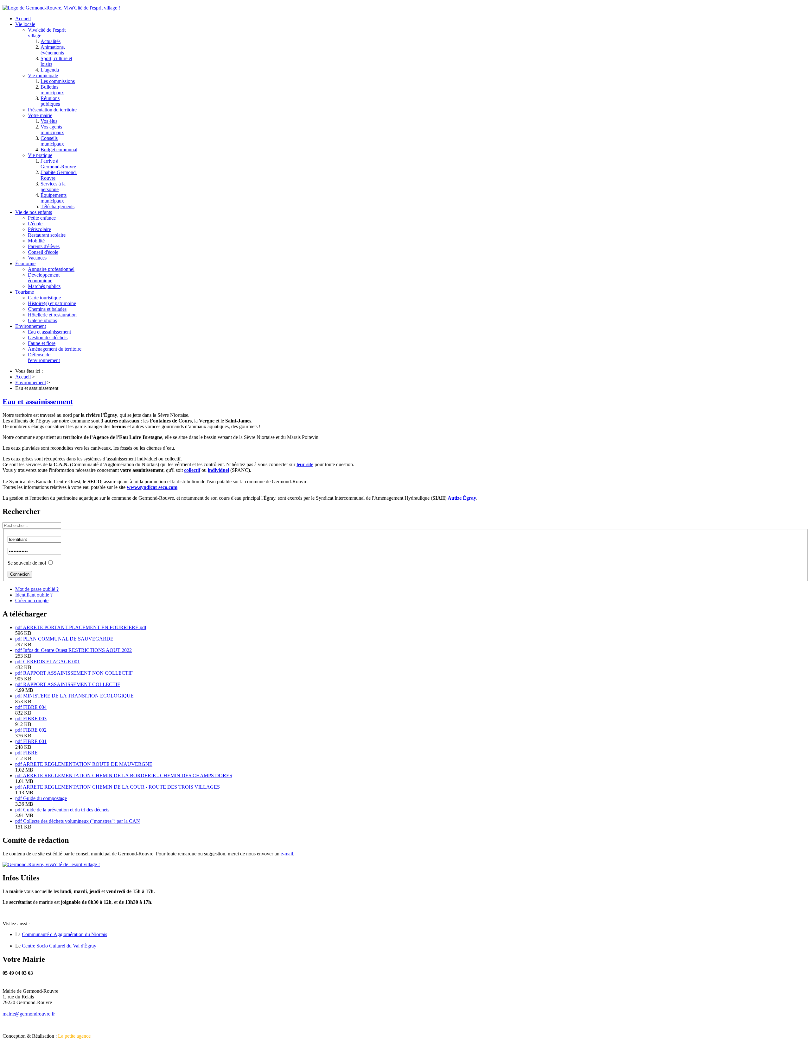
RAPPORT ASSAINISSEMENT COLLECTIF (71, 684)
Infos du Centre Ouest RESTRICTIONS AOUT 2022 (77, 650)
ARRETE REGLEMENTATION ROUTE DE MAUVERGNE (87, 764)
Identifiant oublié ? (34, 594)
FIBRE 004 (35, 707)
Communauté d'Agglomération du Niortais (64, 934)
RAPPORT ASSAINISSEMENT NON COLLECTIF (78, 673)
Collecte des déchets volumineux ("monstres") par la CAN (81, 821)
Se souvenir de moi (27, 563)
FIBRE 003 (35, 718)
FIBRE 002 (35, 730)
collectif (192, 470)
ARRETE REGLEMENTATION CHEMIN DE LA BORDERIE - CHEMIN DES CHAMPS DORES (127, 775)
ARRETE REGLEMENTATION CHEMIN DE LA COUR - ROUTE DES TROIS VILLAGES (121, 787)
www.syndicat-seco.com (152, 487)
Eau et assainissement (38, 401)
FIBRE (30, 752)
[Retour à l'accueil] (51, 864)
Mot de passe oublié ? (37, 589)
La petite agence (74, 1036)
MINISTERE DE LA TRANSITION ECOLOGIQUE (78, 695)
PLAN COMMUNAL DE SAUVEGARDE (68, 638)
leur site (305, 464)
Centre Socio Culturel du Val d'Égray (59, 945)
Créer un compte (31, 600)
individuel (218, 470)
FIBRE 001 (35, 741)
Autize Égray (462, 498)
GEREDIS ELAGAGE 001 (51, 661)
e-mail (287, 853)
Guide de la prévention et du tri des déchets (66, 809)
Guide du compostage (45, 798)
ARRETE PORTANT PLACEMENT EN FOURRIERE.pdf (84, 627)
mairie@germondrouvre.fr (29, 1013)
